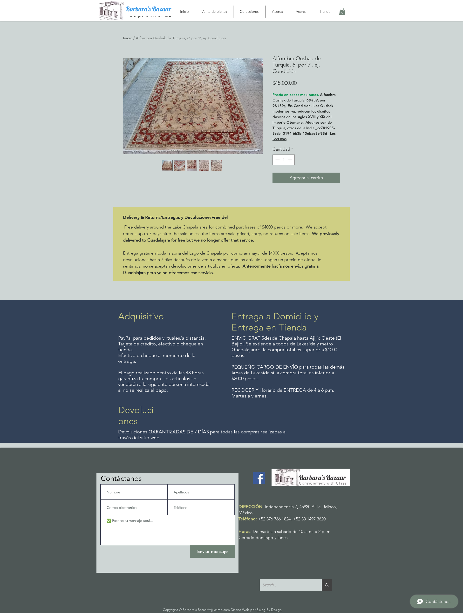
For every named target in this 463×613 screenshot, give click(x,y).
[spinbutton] (283, 160)
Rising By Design (269, 609)
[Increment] (290, 160)
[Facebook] (259, 478)
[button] (342, 11)
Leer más (279, 139)
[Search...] (327, 585)
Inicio (127, 38)
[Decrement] (277, 160)
